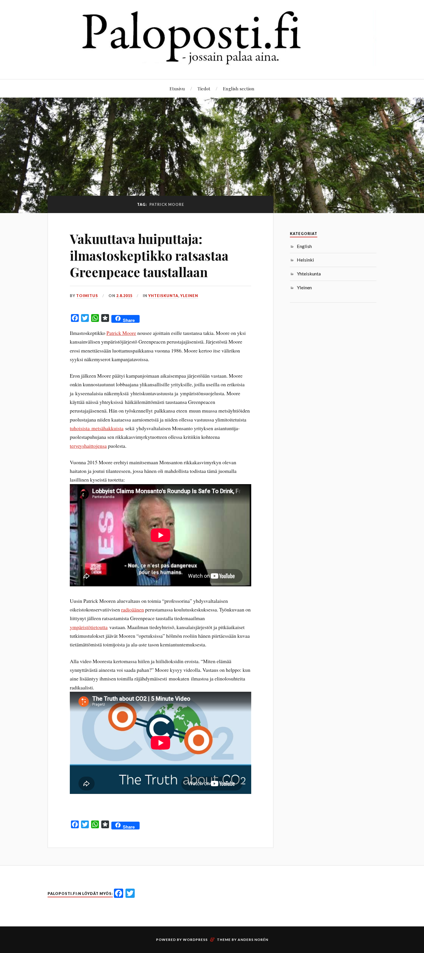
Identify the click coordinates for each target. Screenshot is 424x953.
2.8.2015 (124, 295)
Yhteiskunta (163, 295)
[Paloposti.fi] (212, 61)
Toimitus (87, 295)
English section (238, 88)
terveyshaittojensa (88, 445)
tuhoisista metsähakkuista (96, 428)
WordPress (195, 939)
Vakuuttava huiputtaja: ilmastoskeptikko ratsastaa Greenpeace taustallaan (149, 255)
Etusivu (177, 88)
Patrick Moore (121, 332)
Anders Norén (253, 939)
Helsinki (305, 259)
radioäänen (132, 609)
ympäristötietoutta (89, 627)
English (304, 246)
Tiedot (204, 88)
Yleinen (189, 295)
